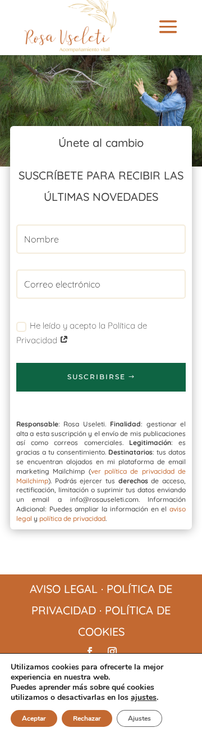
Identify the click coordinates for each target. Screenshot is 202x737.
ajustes (144, 698)
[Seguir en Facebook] (90, 651)
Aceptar (34, 718)
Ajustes (139, 718)
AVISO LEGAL (64, 589)
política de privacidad (72, 518)
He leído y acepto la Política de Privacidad (81, 332)
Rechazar (87, 718)
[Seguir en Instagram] (112, 651)
